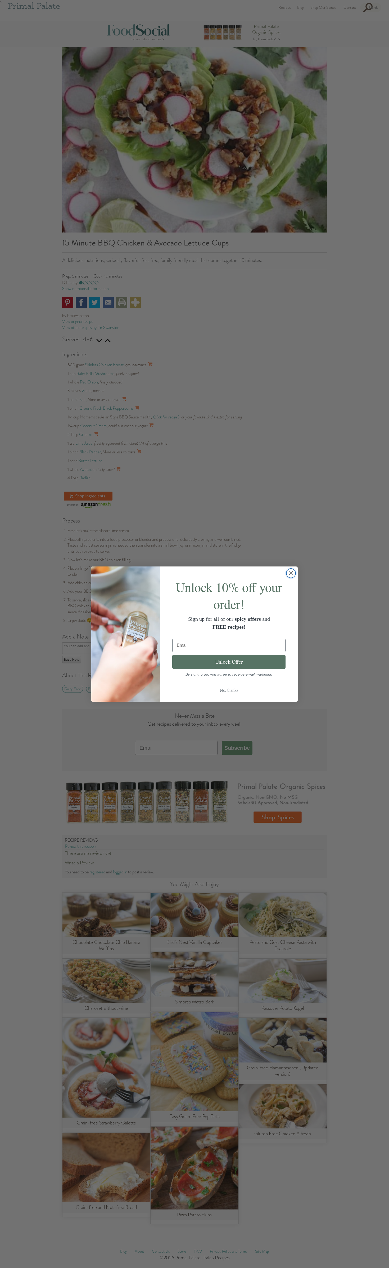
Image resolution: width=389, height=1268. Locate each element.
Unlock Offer (229, 661)
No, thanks (229, 690)
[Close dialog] (291, 573)
